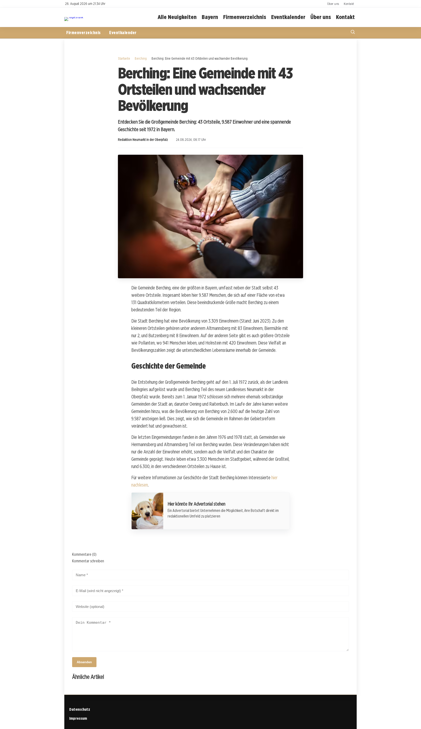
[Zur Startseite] (73, 17)
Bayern (210, 17)
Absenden (84, 662)
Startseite (124, 58)
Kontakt (349, 4)
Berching (141, 58)
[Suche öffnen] (353, 32)
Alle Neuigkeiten (177, 17)
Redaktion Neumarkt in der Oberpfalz (143, 139)
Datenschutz (79, 709)
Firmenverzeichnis (244, 17)
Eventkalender (288, 17)
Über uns (333, 4)
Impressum (78, 718)
